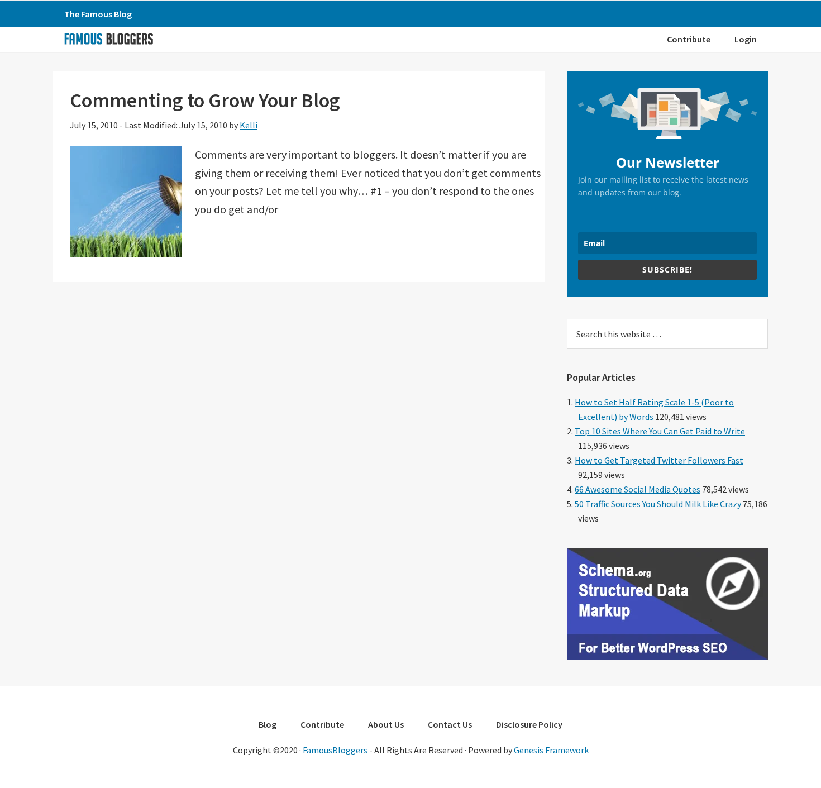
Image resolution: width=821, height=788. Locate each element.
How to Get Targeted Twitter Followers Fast (659, 460)
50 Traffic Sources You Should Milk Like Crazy (658, 503)
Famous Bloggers (108, 38)
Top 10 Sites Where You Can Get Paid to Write (660, 431)
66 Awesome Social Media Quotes (637, 489)
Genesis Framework (551, 750)
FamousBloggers (335, 750)
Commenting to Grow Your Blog (205, 100)
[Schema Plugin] (667, 656)
